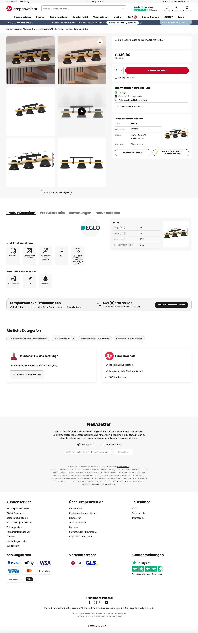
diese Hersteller (123, 467)
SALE (130, 17)
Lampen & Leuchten (14, 29)
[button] (30, 111)
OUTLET (168, 17)
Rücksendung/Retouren (19, 522)
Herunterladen (108, 213)
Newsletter (75, 517)
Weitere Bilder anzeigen (56, 192)
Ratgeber (87, 536)
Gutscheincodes (77, 522)
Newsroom (91, 532)
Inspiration (74, 536)
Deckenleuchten (44, 29)
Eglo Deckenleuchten (64, 338)
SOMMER (122, 22)
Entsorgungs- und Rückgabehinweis (138, 608)
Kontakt (10, 536)
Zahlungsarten (14, 527)
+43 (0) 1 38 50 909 (117, 303)
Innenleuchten (30, 29)
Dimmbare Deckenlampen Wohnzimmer (28, 338)
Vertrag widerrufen (17, 508)
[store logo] (21, 8)
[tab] (21, 212)
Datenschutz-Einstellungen (55, 608)
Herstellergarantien (16, 541)
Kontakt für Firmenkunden (171, 304)
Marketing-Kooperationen (83, 513)
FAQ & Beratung (14, 513)
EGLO (134, 123)
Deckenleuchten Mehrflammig (95, 338)
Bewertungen (80, 213)
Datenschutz (138, 513)
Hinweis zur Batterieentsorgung (109, 608)
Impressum (138, 517)
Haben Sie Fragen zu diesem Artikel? (172, 152)
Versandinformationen (18, 532)
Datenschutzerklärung (106, 484)
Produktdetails (52, 213)
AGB (134, 508)
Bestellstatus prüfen (17, 517)
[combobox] (84, 9)
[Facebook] (91, 602)
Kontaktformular (119, 481)
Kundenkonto (13, 545)
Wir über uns (75, 508)
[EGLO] (90, 227)
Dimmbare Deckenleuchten (129, 338)
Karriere (73, 527)
